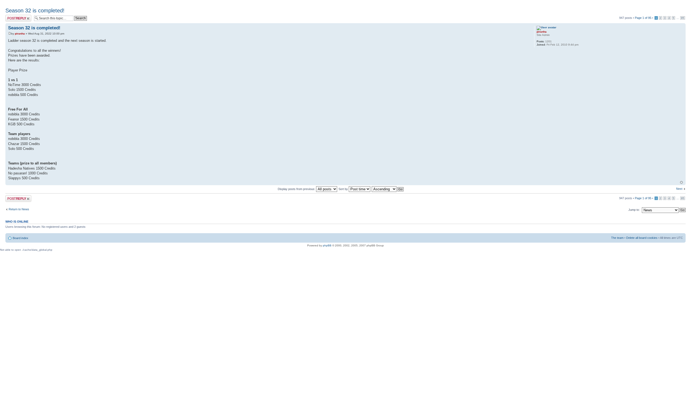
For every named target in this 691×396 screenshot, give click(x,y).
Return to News (19, 209)
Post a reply (13, 16)
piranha (20, 33)
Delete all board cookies (642, 237)
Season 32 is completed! (35, 10)
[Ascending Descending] (388, 189)
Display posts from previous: (297, 189)
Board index (20, 238)
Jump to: (634, 209)
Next (679, 188)
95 (682, 17)
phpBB (327, 245)
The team (617, 237)
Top (681, 182)
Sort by (343, 189)
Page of (643, 17)
